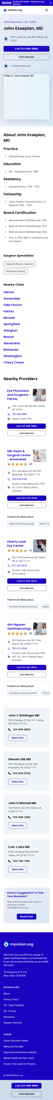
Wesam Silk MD (19, 759)
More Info (19, 737)
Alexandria (12, 343)
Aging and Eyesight (13, 1046)
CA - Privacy (10, 1011)
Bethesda (11, 350)
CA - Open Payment (14, 1005)
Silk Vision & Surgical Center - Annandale (19, 455)
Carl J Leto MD (19, 847)
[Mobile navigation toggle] (46, 10)
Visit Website (26, 1094)
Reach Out (26, 916)
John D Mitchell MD (22, 803)
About (7, 993)
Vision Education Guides (16, 1040)
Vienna (9, 292)
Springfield (12, 324)
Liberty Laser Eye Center (16, 544)
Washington (13, 356)
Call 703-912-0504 (27, 667)
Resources (9, 1016)
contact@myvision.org (17, 907)
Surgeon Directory (13, 1022)
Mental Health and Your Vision (19, 1058)
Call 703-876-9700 (26, 498)
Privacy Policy (11, 999)
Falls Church (13, 305)
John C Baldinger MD (23, 715)
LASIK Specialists (13, 22)
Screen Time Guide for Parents (19, 1064)
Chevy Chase (14, 362)
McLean (9, 318)
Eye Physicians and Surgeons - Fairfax (19, 395)
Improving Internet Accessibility (20, 1052)
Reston (9, 337)
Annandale (12, 298)
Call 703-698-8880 (26, 1085)
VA (25, 22)
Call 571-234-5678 (27, 581)
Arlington (10, 330)
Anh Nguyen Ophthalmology (19, 626)
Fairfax (33, 22)
